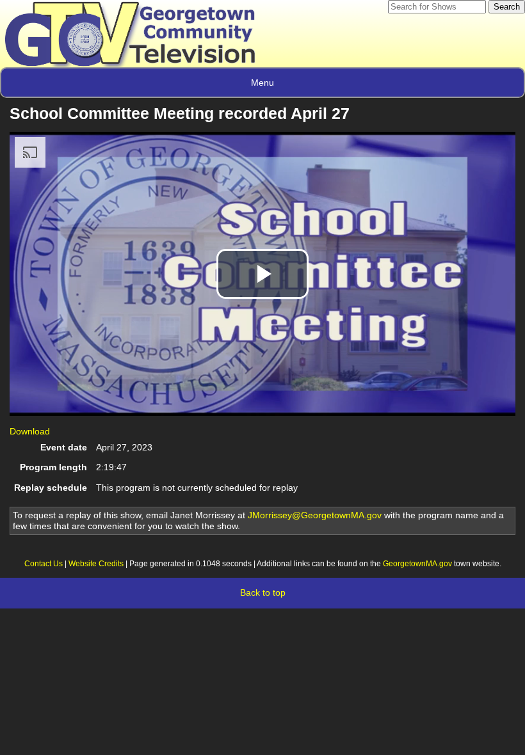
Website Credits (96, 563)
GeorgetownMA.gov (417, 563)
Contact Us (43, 563)
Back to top (263, 592)
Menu (262, 82)
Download (30, 431)
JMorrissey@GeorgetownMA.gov (315, 515)
